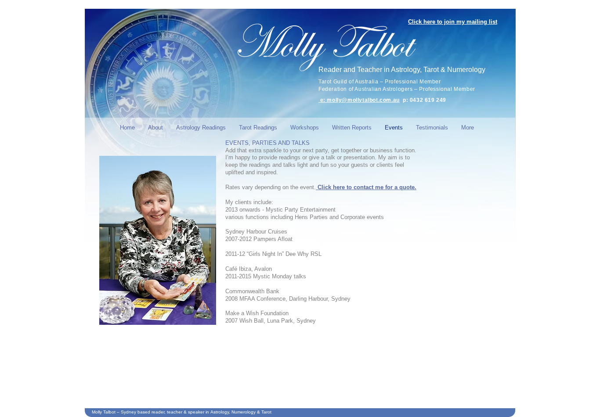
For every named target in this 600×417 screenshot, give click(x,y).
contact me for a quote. (385, 187)
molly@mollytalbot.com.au (363, 100)
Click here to (336, 187)
